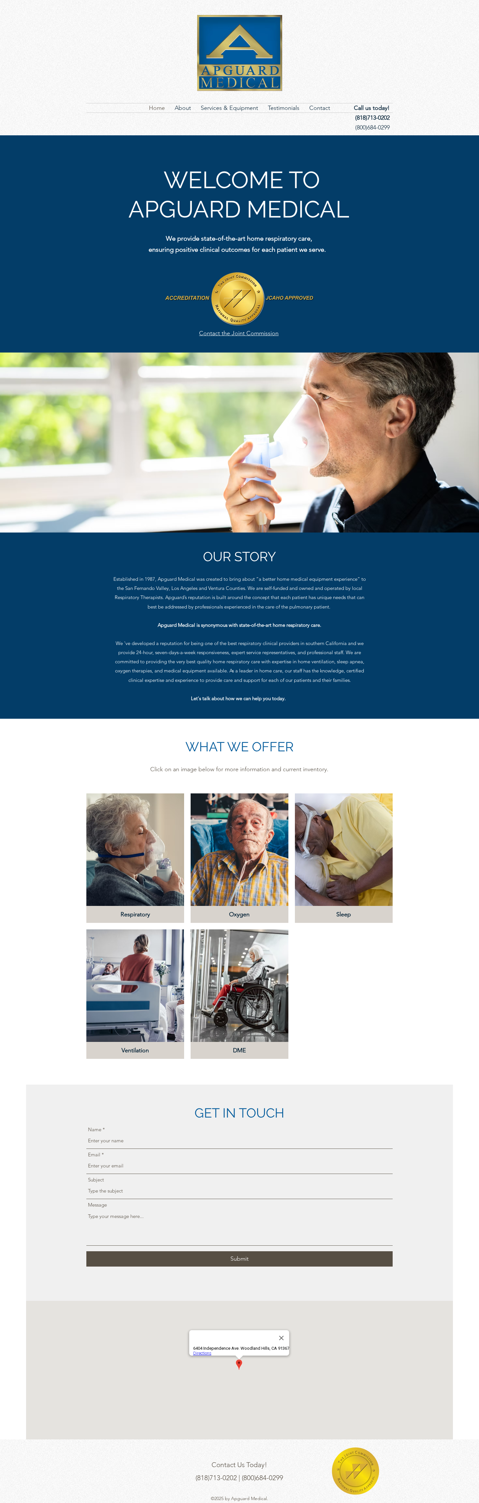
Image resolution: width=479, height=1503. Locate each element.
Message (97, 1204)
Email (94, 1154)
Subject (96, 1179)
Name (94, 1129)
